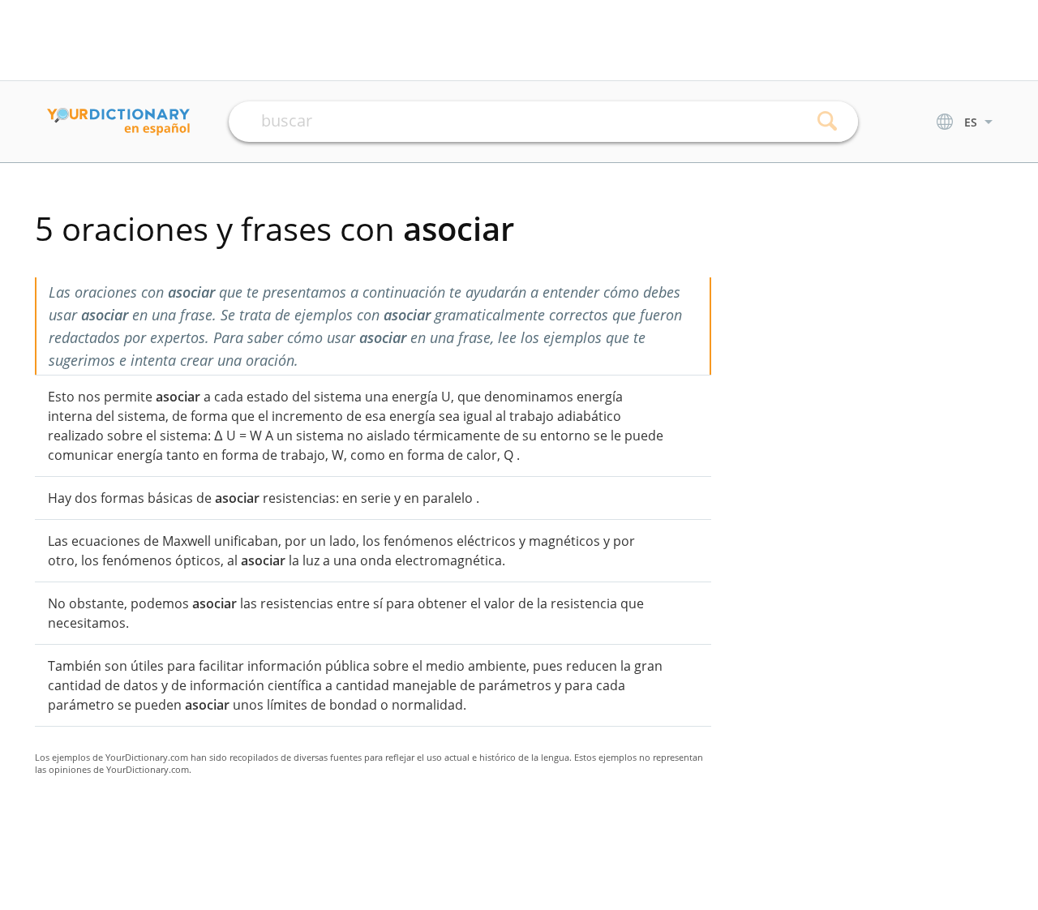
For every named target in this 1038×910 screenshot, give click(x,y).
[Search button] (827, 121)
